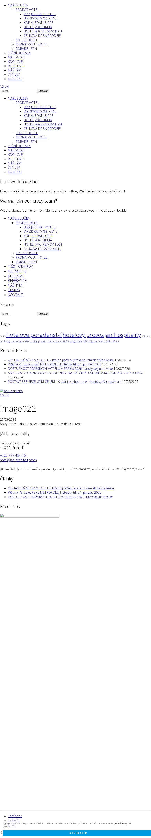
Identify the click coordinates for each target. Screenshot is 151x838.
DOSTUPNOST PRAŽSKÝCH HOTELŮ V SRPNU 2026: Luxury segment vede (60, 368)
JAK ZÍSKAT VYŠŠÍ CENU (41, 18)
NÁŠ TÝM (14, 70)
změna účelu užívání (108, 341)
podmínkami (120, 823)
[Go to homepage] (11, 391)
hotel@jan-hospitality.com (18, 460)
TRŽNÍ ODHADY (19, 53)
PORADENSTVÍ (26, 48)
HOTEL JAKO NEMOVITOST (43, 31)
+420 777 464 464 (14, 455)
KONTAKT (15, 79)
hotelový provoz (83, 335)
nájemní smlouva (15, 341)
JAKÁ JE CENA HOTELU (40, 14)
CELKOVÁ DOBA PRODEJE (42, 35)
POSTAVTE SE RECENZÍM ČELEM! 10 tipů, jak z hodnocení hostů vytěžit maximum (64, 381)
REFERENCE (16, 66)
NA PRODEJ (16, 57)
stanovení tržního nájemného (69, 341)
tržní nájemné (90, 341)
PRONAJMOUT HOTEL (31, 44)
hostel (3, 336)
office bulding (31, 341)
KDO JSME (15, 61)
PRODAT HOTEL (27, 9)
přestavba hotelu (46, 341)
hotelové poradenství (34, 335)
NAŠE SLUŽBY (18, 5)
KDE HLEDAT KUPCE (38, 22)
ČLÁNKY (14, 74)
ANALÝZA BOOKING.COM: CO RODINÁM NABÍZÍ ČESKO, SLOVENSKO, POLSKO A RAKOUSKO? (75, 373)
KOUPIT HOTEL (27, 40)
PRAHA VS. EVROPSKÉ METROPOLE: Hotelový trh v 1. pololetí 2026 (54, 364)
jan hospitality (123, 335)
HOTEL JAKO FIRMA (38, 27)
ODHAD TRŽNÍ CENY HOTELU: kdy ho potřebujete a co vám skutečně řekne (61, 360)
